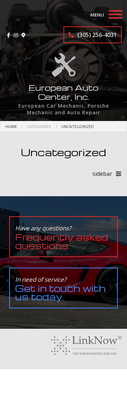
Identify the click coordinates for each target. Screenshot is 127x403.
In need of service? (60, 288)
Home (11, 126)
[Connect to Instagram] (16, 35)
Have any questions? (61, 237)
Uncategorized (77, 126)
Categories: (39, 126)
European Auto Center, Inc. (63, 92)
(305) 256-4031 (96, 35)
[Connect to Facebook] (8, 35)
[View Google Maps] (23, 35)
